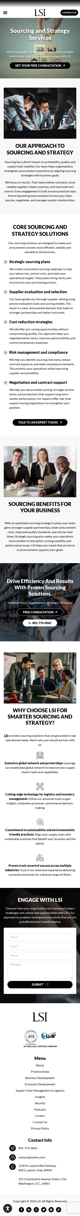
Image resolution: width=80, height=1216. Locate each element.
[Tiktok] (58, 1209)
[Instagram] (36, 1209)
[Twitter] (43, 1209)
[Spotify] (51, 1209)
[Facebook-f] (21, 1209)
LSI (6, 735)
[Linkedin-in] (28, 1209)
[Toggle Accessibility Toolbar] (7, 1208)
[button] (5, 12)
